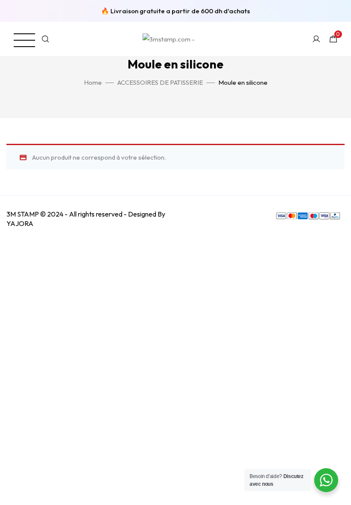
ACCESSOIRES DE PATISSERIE (160, 82)
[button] (19, 35)
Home (93, 82)
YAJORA (19, 223)
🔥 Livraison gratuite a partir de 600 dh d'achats (175, 11)
